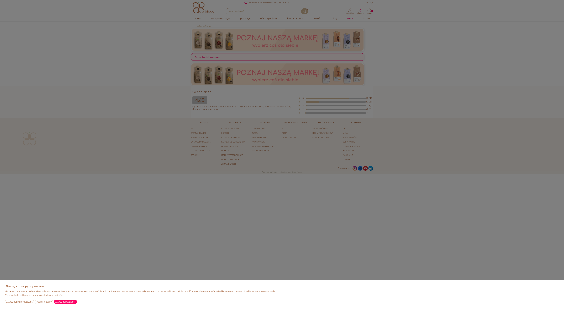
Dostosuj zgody (44, 302)
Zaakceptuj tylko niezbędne (19, 302)
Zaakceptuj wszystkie (65, 302)
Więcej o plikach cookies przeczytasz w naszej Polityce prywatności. (34, 295)
